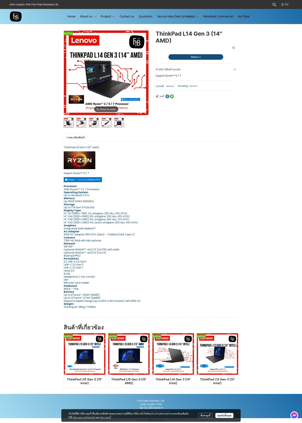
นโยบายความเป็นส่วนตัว (84, 417)
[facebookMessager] (294, 415)
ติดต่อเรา (196, 57)
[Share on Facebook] (167, 96)
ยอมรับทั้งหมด (224, 415)
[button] (274, 4)
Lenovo (170, 86)
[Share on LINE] (172, 96)
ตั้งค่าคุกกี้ (205, 415)
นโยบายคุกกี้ (105, 417)
